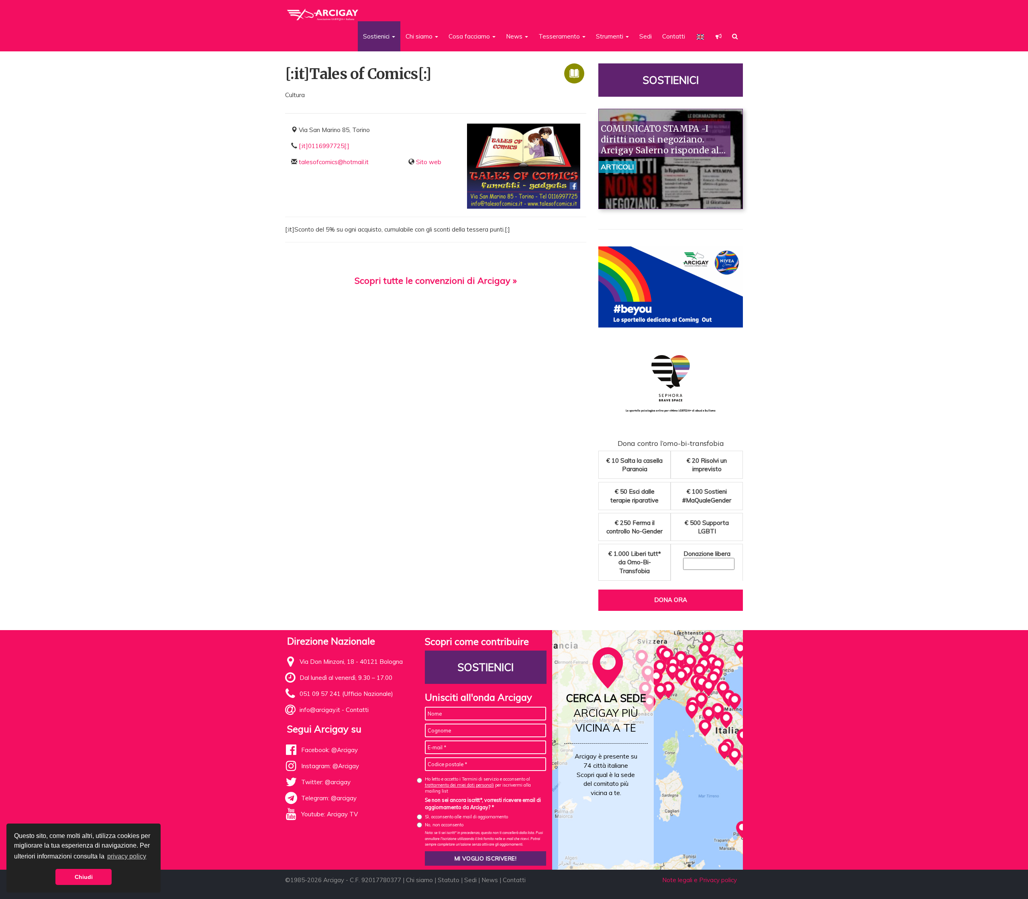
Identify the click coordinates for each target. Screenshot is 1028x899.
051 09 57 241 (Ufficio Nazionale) (346, 694)
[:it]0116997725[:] (324, 146)
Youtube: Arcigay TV (329, 814)
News (489, 880)
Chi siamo (419, 880)
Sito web (428, 162)
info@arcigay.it (320, 710)
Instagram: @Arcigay (330, 766)
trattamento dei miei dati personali (459, 785)
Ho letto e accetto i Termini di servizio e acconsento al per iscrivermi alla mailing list (478, 785)
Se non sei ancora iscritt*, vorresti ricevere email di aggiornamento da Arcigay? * (483, 803)
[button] (718, 36)
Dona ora (670, 600)
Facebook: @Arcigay (329, 750)
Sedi (645, 36)
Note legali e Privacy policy (699, 880)
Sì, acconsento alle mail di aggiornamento (466, 817)
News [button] (515, 36)
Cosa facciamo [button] (470, 36)
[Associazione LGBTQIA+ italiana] (323, 11)
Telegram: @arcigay (329, 798)
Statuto (448, 880)
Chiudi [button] (84, 877)
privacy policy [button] (126, 856)
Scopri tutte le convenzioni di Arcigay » (436, 280)
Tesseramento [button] (559, 36)
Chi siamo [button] (420, 36)
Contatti (673, 36)
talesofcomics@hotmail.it (334, 162)
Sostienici (670, 80)
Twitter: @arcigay (326, 782)
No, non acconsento (444, 825)
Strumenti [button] (610, 36)
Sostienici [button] (377, 36)
